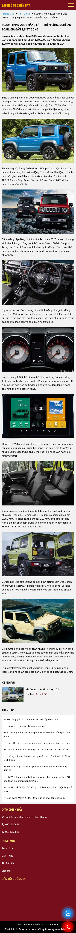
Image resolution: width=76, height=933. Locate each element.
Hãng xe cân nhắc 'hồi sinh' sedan (25, 726)
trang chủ (8, 13)
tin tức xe (24, 13)
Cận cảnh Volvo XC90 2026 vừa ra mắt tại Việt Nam (35, 797)
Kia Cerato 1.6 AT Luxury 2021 (43, 689)
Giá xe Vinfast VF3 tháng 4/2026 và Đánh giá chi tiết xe (37, 749)
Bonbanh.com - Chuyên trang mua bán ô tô (45, 929)
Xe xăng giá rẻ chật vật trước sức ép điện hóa (32, 719)
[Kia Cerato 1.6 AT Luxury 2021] (13, 694)
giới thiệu (7, 855)
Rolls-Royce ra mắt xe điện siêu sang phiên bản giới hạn (38, 743)
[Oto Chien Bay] (16, 5)
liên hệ (6, 870)
